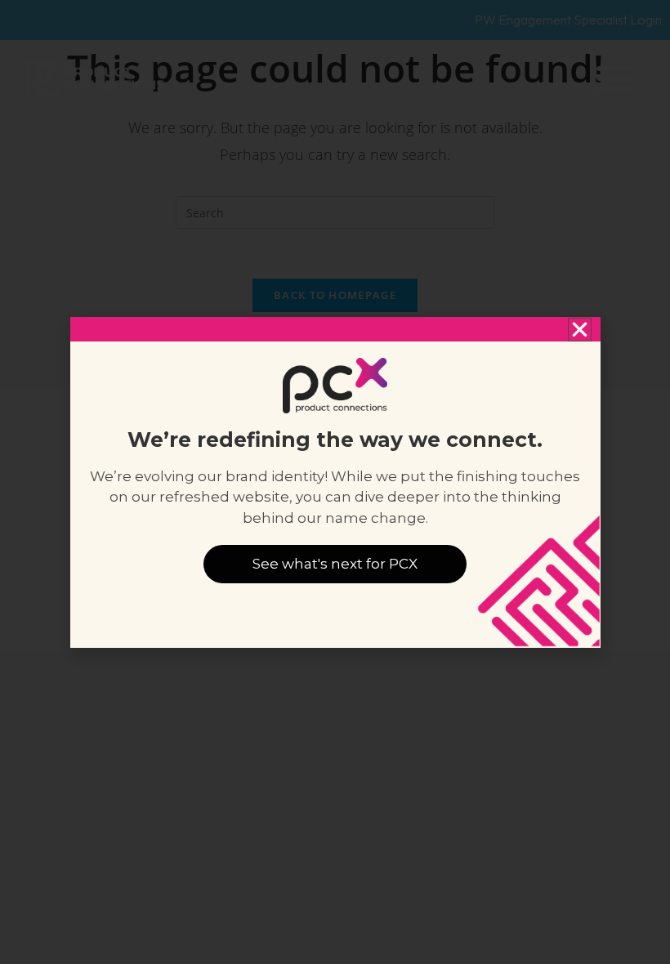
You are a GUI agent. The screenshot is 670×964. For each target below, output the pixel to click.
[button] (580, 329)
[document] (335, 482)
